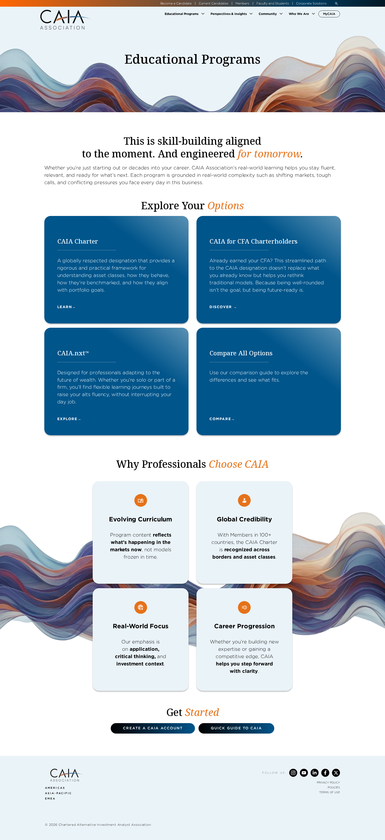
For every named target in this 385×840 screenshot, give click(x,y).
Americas (55, 787)
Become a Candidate (176, 3)
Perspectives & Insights (229, 14)
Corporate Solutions (311, 3)
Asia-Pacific (58, 793)
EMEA (50, 798)
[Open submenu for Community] (281, 14)
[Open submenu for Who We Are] (313, 14)
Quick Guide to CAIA (236, 728)
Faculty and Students (272, 3)
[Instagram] (293, 773)
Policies (334, 787)
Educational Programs (182, 14)
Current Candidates (213, 3)
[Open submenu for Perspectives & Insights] (251, 14)
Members (242, 3)
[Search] (336, 3)
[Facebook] (325, 773)
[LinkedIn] (315, 773)
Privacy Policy (328, 782)
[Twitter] (336, 773)
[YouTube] (304, 773)
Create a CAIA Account (153, 728)
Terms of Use (329, 792)
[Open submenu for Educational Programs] (203, 14)
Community (267, 14)
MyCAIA (329, 14)
